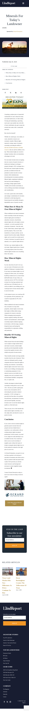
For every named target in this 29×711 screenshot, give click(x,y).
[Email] (21, 93)
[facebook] (4, 702)
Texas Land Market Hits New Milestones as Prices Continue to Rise (7, 585)
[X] (10, 93)
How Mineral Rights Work (13, 76)
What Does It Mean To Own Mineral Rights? (16, 72)
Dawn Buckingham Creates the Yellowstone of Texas (21, 583)
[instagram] (10, 702)
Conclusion (9, 83)
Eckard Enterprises (17, 31)
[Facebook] (5, 93)
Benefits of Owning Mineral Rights (15, 79)
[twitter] (7, 702)
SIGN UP (14, 545)
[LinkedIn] (15, 93)
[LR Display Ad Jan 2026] (14, 96)
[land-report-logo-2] (8, 2)
